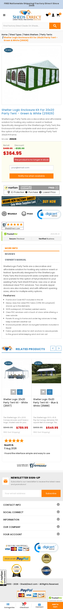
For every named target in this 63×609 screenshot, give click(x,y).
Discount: (19, 145)
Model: (5, 139)
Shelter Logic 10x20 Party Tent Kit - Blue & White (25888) (45, 402)
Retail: (6, 145)
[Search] (55, 26)
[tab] (31, 248)
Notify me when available (31, 175)
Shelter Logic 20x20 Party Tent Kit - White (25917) (15, 402)
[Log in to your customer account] (53, 15)
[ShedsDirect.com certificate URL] (31, 465)
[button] (3, 578)
